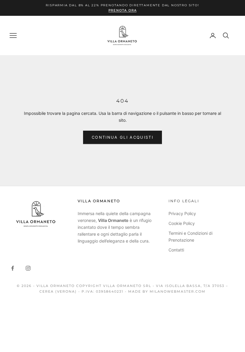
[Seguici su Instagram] (28, 268)
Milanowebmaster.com (178, 291)
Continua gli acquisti (122, 137)
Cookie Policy (182, 223)
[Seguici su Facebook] (13, 268)
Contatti (176, 249)
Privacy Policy (182, 213)
